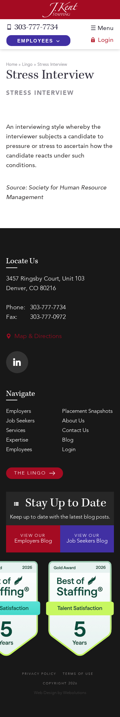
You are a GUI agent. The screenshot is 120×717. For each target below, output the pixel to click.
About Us (73, 421)
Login (106, 40)
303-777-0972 (48, 317)
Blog (67, 440)
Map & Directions (38, 337)
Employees (35, 40)
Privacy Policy (39, 673)
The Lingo (30, 473)
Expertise (17, 440)
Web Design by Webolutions (60, 693)
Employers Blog (33, 539)
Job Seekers (20, 421)
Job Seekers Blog (87, 539)
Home (11, 65)
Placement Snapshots (87, 411)
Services (15, 430)
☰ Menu (102, 29)
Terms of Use (78, 673)
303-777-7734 (36, 27)
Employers (18, 411)
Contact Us (75, 430)
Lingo (27, 65)
